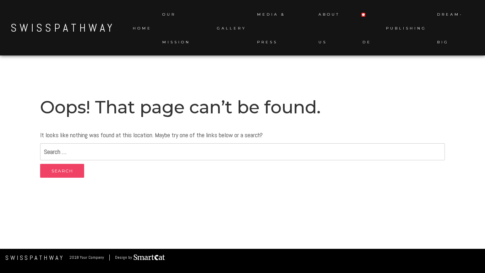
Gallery (231, 28)
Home (142, 28)
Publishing (406, 28)
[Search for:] (242, 151)
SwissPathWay (63, 28)
